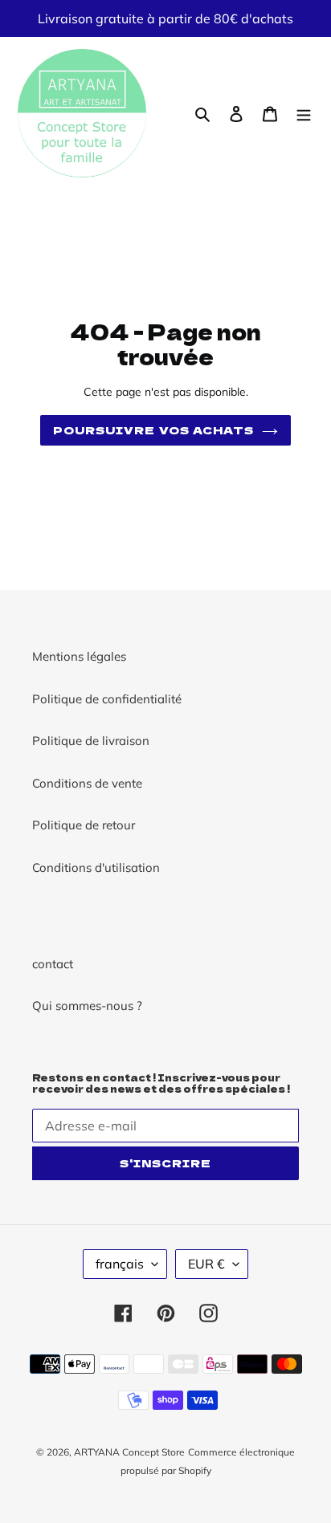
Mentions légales (79, 656)
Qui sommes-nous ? (87, 1005)
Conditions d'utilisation (96, 867)
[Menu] (304, 113)
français (120, 1264)
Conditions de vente (87, 783)
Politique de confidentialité (107, 699)
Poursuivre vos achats (153, 430)
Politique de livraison (90, 740)
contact (52, 963)
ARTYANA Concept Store (129, 1452)
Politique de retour (83, 825)
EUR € (206, 1264)
